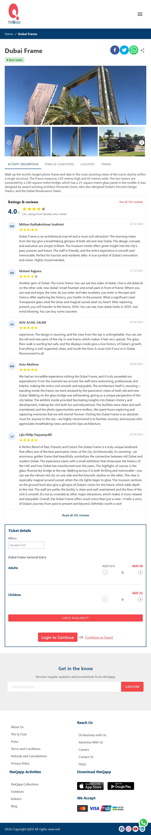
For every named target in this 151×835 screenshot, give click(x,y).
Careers (84, 749)
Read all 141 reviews (75, 515)
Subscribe (132, 686)
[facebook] (115, 50)
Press (14, 741)
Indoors (16, 799)
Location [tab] (87, 164)
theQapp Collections (25, 784)
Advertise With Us (91, 742)
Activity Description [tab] (23, 164)
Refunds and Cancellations (29, 756)
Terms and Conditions (26, 749)
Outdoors (17, 791)
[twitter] (124, 50)
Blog (14, 806)
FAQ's (82, 764)
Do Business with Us (92, 735)
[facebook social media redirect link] (122, 829)
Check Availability (75, 618)
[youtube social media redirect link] (135, 829)
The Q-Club (19, 734)
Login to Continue (57, 637)
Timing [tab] (106, 164)
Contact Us (86, 757)
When (12, 538)
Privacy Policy (20, 763)
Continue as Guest (99, 637)
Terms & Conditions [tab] (59, 164)
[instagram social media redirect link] (129, 829)
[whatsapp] (133, 50)
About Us (17, 727)
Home (9, 34)
